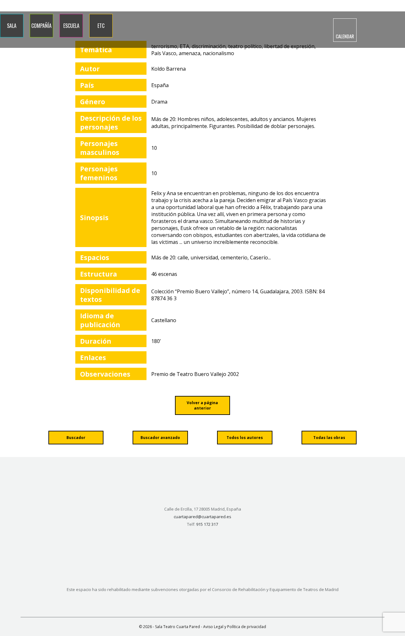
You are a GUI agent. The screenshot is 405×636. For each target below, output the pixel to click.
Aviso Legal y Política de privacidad (234, 626)
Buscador (75, 437)
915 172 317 (345, 6)
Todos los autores (245, 437)
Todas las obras (329, 437)
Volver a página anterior (202, 405)
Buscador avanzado (160, 437)
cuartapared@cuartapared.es (202, 516)
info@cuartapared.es (381, 6)
